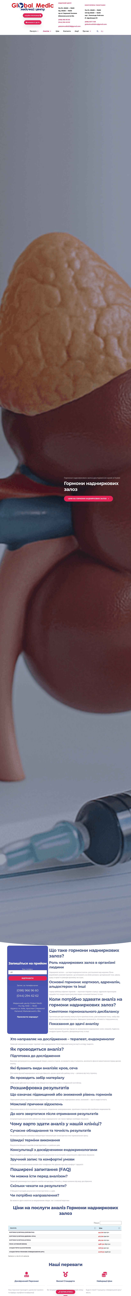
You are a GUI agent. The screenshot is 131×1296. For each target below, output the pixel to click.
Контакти (67, 31)
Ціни (57, 31)
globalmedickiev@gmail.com (96, 24)
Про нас (86, 31)
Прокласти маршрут (27, 1017)
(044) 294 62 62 (64, 22)
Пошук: (96, 1223)
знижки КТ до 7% (33, 22)
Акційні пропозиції (32, 15)
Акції (77, 31)
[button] (94, 1228)
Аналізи (46, 31)
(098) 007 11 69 (90, 22)
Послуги (33, 31)
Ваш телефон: (27, 969)
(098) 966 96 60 (64, 20)
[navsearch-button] (97, 31)
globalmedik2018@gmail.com (69, 26)
